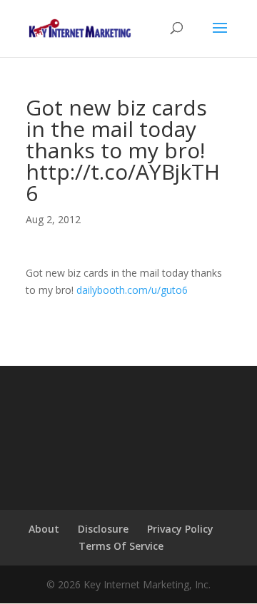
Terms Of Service (121, 546)
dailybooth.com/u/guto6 (132, 290)
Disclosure (103, 529)
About (44, 529)
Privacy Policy (180, 529)
